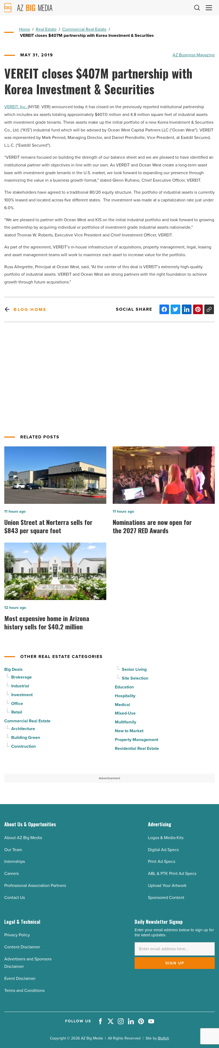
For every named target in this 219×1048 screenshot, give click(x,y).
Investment (22, 695)
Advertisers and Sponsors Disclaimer (28, 963)
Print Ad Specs (161, 861)
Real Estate (46, 29)
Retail (16, 712)
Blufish (163, 1038)
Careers (11, 873)
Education (124, 687)
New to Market (129, 731)
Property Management (136, 740)
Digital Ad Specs (163, 850)
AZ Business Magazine (194, 55)
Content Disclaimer (22, 947)
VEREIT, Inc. (16, 107)
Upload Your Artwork (167, 885)
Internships (14, 861)
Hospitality (125, 696)
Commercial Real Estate (84, 29)
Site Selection (135, 678)
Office (17, 703)
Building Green (25, 737)
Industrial (20, 686)
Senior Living (134, 669)
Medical (122, 705)
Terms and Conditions (24, 990)
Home (24, 29)
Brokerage (21, 677)
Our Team (13, 850)
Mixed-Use (125, 713)
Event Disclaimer (20, 978)
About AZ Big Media (23, 838)
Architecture (23, 729)
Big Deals (13, 669)
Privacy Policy (17, 935)
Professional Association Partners (35, 885)
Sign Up (174, 963)
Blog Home (30, 309)
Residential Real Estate (137, 748)
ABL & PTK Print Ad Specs (172, 873)
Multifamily (125, 722)
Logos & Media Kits (165, 838)
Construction (23, 746)
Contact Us (14, 897)
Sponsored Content (166, 897)
